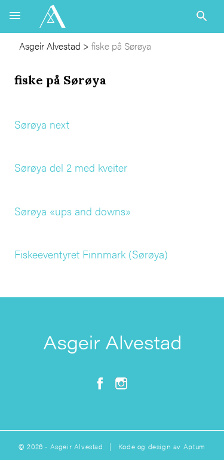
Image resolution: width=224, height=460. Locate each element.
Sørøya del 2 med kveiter (70, 167)
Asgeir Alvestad (50, 46)
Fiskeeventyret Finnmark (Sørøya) (91, 253)
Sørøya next (41, 124)
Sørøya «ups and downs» (72, 210)
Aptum (194, 446)
